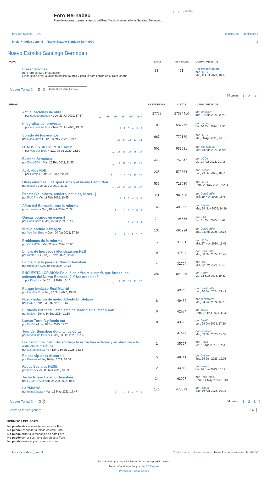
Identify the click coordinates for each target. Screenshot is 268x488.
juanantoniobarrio (38, 349)
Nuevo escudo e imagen (41, 229)
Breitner (205, 123)
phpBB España (150, 466)
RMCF (31, 197)
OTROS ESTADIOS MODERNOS (48, 147)
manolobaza (35, 391)
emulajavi (206, 111)
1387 (123, 116)
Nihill (203, 217)
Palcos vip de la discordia (43, 356)
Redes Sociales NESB (40, 366)
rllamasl (205, 387)
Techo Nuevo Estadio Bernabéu (47, 377)
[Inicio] (31, 17)
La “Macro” (31, 388)
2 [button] (249, 95)
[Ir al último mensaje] (214, 111)
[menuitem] (38, 34)
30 (118, 139)
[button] (259, 96)
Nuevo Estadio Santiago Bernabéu (47, 53)
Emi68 (31, 324)
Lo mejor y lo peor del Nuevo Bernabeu (54, 262)
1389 (139, 116)
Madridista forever (38, 335)
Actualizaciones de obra (41, 112)
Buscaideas (207, 146)
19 (118, 163)
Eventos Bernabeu (37, 159)
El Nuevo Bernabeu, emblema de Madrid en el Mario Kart (68, 310)
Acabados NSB (34, 170)
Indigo (31, 185)
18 (118, 281)
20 (124, 163)
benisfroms (207, 298)
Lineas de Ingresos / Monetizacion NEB (54, 251)
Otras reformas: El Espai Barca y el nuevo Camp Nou (65, 182)
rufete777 (33, 255)
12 (140, 175)
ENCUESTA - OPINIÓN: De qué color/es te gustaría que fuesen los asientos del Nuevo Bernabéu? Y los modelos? (75, 275)
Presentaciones (34, 69)
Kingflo (34, 280)
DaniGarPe (34, 138)
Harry (204, 272)
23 (124, 151)
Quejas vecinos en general (43, 217)
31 (124, 139)
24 (129, 151)
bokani (31, 370)
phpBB (123, 461)
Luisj (203, 261)
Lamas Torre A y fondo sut (43, 321)
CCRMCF (33, 244)
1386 (115, 116)
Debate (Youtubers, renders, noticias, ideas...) (59, 194)
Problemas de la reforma (42, 241)
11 (135, 175)
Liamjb (34, 173)
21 (129, 163)
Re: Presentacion (207, 68)
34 (140, 139)
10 (129, 175)
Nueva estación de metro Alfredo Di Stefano (57, 299)
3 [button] (255, 95)
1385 (106, 116)
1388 (131, 116)
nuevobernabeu (40, 115)
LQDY (204, 71)
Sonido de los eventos (40, 135)
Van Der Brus (38, 150)
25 (135, 151)
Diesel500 (33, 162)
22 (118, 151)
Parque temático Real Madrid (45, 289)
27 (140, 186)
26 (140, 151)
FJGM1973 (34, 380)
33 (135, 139)
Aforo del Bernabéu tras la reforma (50, 206)
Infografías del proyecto (41, 124)
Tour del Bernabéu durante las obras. (52, 331)
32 (129, 139)
